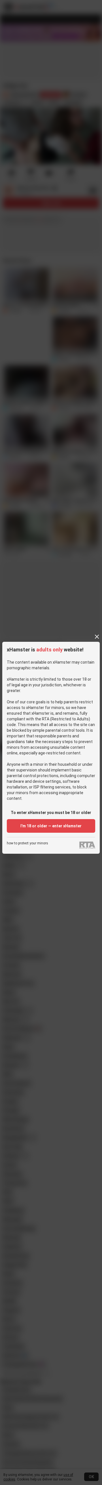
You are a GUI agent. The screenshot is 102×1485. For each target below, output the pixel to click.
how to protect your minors (27, 843)
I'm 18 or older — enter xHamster (51, 826)
